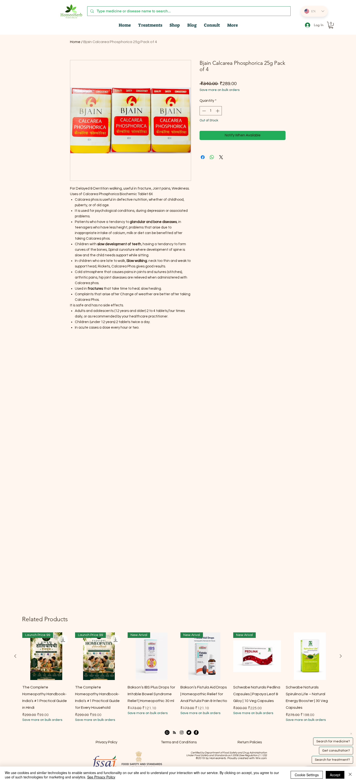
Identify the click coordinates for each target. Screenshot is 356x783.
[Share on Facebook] (203, 157)
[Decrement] (203, 110)
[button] (331, 25)
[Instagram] (181, 732)
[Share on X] (221, 157)
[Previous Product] (15, 656)
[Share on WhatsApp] (212, 157)
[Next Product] (341, 656)
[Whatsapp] (167, 732)
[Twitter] (188, 732)
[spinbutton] (211, 110)
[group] (178, 677)
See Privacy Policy (101, 777)
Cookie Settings (307, 774)
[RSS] (174, 732)
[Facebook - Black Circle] (196, 732)
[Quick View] (310, 656)
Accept (335, 774)
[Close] (350, 774)
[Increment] (218, 110)
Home (75, 42)
